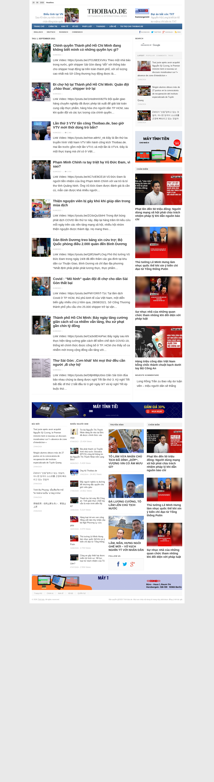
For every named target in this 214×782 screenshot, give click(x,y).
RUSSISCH (63, 32)
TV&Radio (100, 26)
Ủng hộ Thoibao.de (88, 470)
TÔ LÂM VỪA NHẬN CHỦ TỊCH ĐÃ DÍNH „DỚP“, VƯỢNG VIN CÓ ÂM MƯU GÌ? (126, 461)
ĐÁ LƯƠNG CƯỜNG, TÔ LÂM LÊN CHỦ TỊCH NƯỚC (125, 505)
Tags (170, 55)
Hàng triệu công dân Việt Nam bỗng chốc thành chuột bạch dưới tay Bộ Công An (158, 365)
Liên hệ (112, 26)
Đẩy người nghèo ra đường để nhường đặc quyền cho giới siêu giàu (92, 484)
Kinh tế (64, 26)
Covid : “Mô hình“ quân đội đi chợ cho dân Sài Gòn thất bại (90, 281)
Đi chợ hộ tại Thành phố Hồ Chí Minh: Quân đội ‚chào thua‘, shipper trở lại (91, 86)
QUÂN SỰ (82, 593)
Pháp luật (87, 26)
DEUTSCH (51, 32)
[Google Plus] (134, 565)
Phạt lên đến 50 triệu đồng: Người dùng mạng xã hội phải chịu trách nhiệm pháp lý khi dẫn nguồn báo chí (158, 214)
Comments (161, 55)
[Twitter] (126, 565)
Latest (141, 55)
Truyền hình (117, 425)
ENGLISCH (38, 32)
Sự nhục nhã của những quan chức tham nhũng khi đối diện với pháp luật (158, 315)
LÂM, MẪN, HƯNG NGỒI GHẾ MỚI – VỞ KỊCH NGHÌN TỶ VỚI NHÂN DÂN (126, 546)
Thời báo (41, 599)
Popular (150, 55)
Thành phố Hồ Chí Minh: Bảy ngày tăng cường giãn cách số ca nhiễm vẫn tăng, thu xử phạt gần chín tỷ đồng (90, 322)
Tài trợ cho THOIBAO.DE (131, 26)
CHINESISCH (77, 32)
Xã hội (75, 26)
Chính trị (52, 26)
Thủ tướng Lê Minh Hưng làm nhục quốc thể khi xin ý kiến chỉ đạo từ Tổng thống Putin (156, 266)
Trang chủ (39, 26)
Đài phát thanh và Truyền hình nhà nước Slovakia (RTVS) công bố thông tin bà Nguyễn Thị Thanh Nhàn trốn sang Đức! (87, 454)
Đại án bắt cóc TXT (162, 14)
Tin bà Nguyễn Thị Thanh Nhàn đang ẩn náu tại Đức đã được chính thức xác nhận (87, 434)
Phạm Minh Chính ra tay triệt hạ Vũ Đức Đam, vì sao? (91, 164)
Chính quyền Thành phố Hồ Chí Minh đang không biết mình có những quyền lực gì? (87, 48)
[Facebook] (120, 565)
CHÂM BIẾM (142, 169)
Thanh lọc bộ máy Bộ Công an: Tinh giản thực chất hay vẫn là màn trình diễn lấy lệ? (87, 502)
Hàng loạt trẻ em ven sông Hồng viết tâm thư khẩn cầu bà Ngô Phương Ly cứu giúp (87, 521)
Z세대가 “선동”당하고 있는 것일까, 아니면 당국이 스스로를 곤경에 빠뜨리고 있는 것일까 (49, 476)
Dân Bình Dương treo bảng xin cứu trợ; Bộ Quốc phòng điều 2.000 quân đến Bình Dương (90, 242)
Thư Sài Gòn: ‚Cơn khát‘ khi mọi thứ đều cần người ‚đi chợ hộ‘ (89, 363)
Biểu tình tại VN (53, 14)
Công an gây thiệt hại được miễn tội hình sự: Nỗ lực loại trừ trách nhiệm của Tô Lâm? (87, 559)
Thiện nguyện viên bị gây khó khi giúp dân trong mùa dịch (91, 203)
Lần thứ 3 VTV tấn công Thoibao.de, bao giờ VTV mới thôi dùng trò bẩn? (88, 125)
